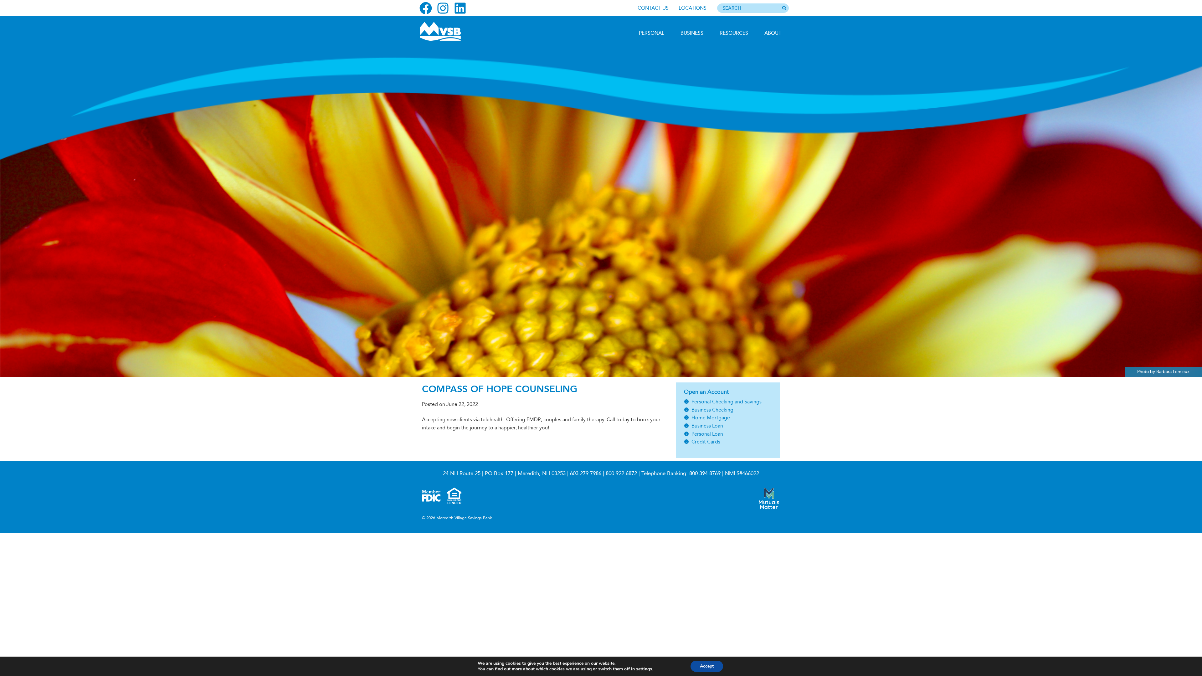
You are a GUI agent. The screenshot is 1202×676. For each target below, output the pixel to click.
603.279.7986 (585, 473)
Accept (707, 666)
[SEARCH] (784, 8)
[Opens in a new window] (425, 8)
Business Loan (707, 426)
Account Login (447, 78)
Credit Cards (705, 442)
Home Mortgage (710, 418)
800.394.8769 (705, 473)
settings (644, 669)
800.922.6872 (621, 473)
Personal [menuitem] (651, 33)
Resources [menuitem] (734, 33)
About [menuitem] (772, 33)
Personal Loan (707, 434)
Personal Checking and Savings (726, 402)
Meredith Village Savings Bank (453, 31)
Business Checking (712, 410)
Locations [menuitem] (692, 8)
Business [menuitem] (692, 33)
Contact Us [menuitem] (653, 8)
